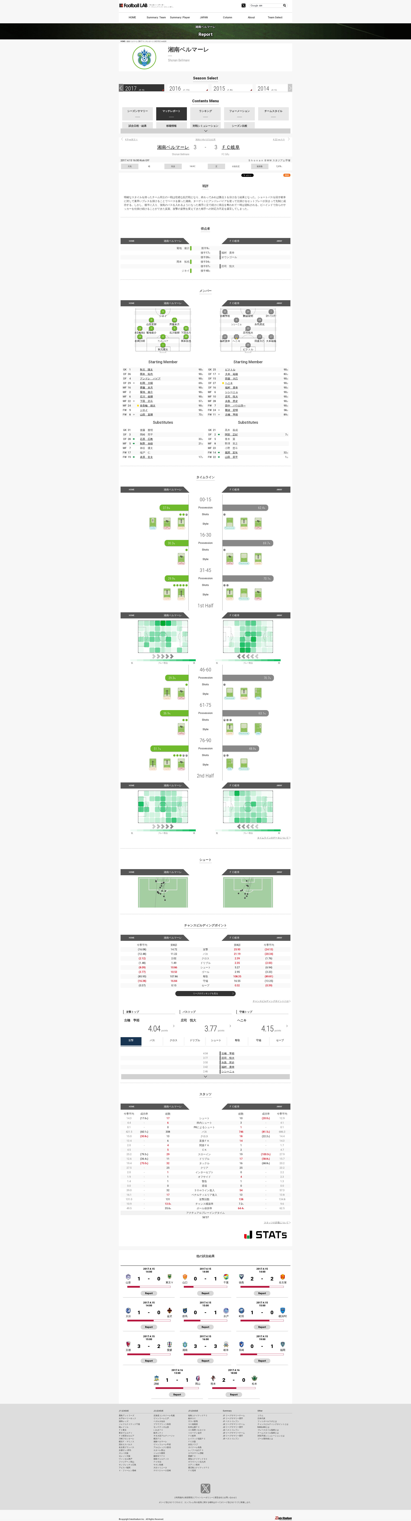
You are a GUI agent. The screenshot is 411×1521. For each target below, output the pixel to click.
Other (260, 1411)
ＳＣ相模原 (193, 1424)
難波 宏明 (231, 410)
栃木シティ (158, 1433)
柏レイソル (123, 1427)
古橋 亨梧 (231, 414)
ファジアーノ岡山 (126, 1462)
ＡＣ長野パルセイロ (197, 1430)
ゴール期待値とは (265, 1439)
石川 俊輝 (146, 396)
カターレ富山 (159, 1450)
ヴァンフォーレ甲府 (162, 1444)
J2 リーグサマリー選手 (233, 1427)
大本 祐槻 (231, 374)
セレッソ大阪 (124, 1456)
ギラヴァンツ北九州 (197, 1462)
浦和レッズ (123, 1421)
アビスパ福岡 (124, 1467)
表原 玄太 (146, 457)
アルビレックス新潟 (162, 1447)
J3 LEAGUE (193, 1411)
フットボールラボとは (267, 1421)
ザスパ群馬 (193, 1421)
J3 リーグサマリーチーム (234, 1433)
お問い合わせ (229, 1497)
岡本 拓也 (146, 374)
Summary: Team (156, 17)
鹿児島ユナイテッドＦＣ (198, 1467)
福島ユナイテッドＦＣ (197, 1415)
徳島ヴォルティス (161, 1459)
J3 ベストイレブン (231, 1439)
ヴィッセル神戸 (125, 1459)
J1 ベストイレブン (231, 1421)
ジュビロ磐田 (159, 1453)
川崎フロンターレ (126, 1439)
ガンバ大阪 (123, 1453)
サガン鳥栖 (158, 1465)
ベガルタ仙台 (159, 1421)
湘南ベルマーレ (173, 147)
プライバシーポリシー (203, 1497)
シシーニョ (231, 392)
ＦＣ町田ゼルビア (126, 1436)
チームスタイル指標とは (268, 1433)
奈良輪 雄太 (147, 405)
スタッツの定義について (276, 1222)
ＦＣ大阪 (192, 1441)
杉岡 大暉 (146, 383)
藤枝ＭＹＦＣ (159, 1456)
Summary (227, 1411)
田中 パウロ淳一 (235, 405)
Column (227, 17)
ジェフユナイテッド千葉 (129, 1424)
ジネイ (144, 410)
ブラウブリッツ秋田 (162, 1424)
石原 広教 (146, 439)
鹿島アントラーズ (126, 1415)
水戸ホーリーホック (127, 1418)
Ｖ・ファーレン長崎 (127, 1470)
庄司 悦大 (231, 396)
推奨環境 (188, 1497)
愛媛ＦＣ (192, 1456)
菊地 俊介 (146, 392)
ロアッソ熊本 (194, 1465)
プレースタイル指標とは (268, 1430)
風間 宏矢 (231, 452)
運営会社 (218, 1497)
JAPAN (204, 17)
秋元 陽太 (146, 369)
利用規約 (179, 1497)
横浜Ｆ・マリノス (126, 1441)
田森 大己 (231, 378)
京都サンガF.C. (125, 1450)
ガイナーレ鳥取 (195, 1447)
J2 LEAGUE (158, 1411)
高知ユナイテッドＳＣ (197, 1459)
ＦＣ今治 (157, 1462)
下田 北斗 (146, 401)
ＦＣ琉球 (192, 1470)
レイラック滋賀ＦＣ (197, 1439)
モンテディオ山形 (161, 1427)
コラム (260, 1415)
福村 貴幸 (231, 387)
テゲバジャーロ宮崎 (162, 1470)
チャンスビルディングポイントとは (271, 1001)
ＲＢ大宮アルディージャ (164, 1436)
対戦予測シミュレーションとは (271, 1436)
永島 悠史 (231, 401)
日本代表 (261, 1418)
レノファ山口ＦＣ (196, 1450)
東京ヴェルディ (125, 1433)
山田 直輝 (146, 414)
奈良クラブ (193, 1444)
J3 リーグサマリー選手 (233, 1436)
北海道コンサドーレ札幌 (164, 1415)
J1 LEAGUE (124, 1411)
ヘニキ (229, 383)
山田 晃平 (231, 457)
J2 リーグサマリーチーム (234, 1424)
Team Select (275, 17)
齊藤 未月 (146, 387)
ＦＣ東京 (123, 1430)
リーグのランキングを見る (205, 993)
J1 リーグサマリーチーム (234, 1415)
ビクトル (230, 369)
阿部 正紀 (231, 434)
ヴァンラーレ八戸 (161, 1418)
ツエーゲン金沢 (195, 1433)
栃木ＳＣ (192, 1418)
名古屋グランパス (126, 1447)
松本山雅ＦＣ (194, 1427)
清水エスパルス (125, 1444)
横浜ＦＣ (157, 1439)
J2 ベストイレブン (231, 1430)
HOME (132, 17)
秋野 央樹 (146, 443)
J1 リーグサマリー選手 (233, 1418)
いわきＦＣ (158, 1430)
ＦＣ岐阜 (231, 147)
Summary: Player (180, 17)
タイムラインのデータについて (273, 837)
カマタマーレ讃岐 (196, 1453)
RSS (287, 175)
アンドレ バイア (150, 378)
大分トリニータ (160, 1467)
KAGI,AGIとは (263, 1427)
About (251, 17)
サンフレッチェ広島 (127, 1465)
